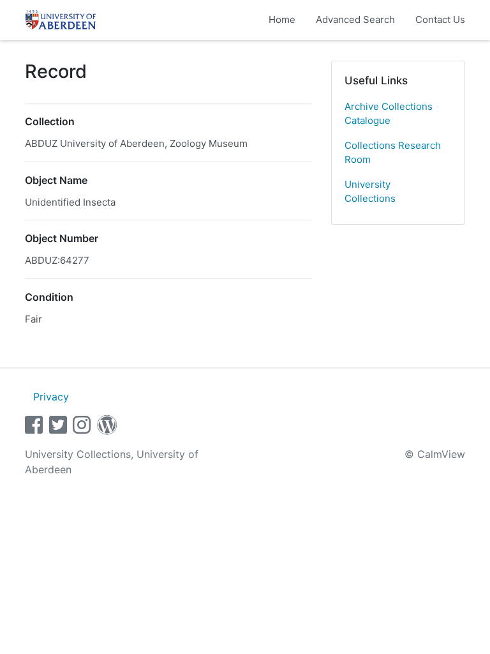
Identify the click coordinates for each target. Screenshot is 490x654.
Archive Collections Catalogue (389, 113)
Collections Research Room (393, 152)
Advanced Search (355, 19)
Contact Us (440, 19)
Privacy (51, 396)
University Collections (370, 191)
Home (282, 19)
